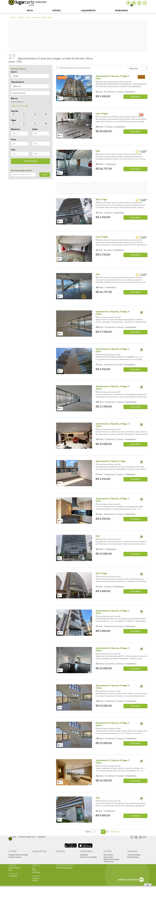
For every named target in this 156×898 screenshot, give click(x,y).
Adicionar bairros (18, 106)
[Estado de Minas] (41, 2)
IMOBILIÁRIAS (86, 851)
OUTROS (108, 851)
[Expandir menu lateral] (145, 3)
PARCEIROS (132, 851)
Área (13, 149)
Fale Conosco (108, 855)
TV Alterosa (13, 876)
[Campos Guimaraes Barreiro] (141, 77)
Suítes (35, 129)
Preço (13, 139)
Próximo (114, 831)
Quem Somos (108, 857)
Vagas (13, 120)
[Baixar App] (70, 848)
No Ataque (36, 872)
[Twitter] (136, 838)
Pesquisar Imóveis (15, 857)
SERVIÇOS (60, 851)
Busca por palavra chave (21, 170)
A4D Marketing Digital (64, 868)
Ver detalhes (135, 97)
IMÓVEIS (12, 851)
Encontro (35, 878)
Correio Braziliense (134, 855)
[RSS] (142, 838)
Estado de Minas (133, 857)
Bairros (14, 98)
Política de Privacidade (111, 859)
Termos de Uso (109, 861)
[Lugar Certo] (10, 838)
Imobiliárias (121, 10)
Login (14, 837)
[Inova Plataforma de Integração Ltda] (141, 312)
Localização (16, 93)
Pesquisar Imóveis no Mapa (18, 855)
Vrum (34, 870)
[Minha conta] (139, 3)
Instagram (41, 837)
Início (30, 10)
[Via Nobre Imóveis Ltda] (141, 152)
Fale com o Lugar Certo (27, 837)
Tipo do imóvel (17, 82)
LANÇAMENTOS (39, 851)
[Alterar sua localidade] (128, 3)
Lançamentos (88, 10)
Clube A (35, 881)
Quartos (14, 111)
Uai (33, 868)
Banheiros (15, 129)
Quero (14, 72)
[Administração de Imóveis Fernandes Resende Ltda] (141, 114)
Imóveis (56, 10)
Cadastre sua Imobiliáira (88, 857)
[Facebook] (131, 838)
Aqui (10, 870)
